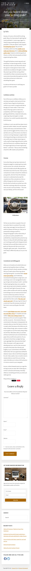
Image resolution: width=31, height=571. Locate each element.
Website (5, 438)
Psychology (23, 19)
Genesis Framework (23, 568)
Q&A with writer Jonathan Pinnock (11, 548)
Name (5, 421)
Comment (6, 397)
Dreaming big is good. (9, 46)
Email (5, 429)
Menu (27, 3)
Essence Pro (14, 568)
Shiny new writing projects (15, 315)
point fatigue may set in (14, 311)
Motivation (15, 19)
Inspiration (7, 19)
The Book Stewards (9, 4)
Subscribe (15, 500)
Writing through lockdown (9, 544)
